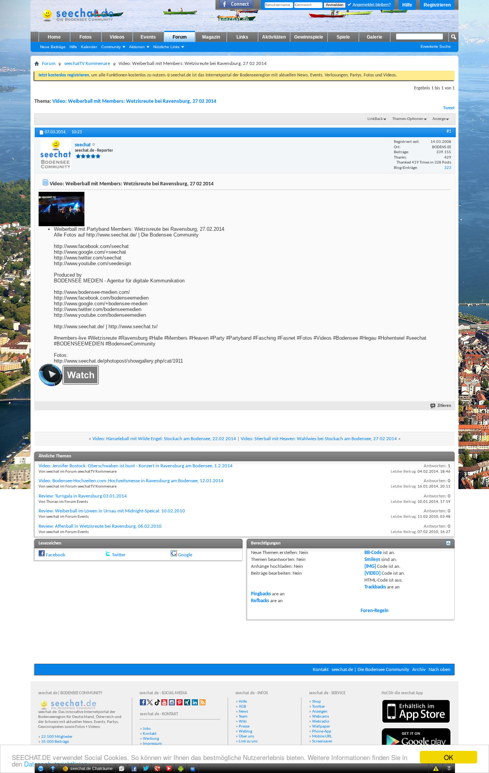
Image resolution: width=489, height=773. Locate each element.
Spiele (343, 37)
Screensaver (322, 741)
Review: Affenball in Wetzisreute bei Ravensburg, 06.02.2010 (100, 526)
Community (111, 47)
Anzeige (438, 119)
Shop (316, 702)
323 (447, 168)
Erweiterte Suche (436, 46)
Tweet (449, 107)
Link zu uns (248, 741)
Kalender (89, 47)
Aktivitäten (274, 37)
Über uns (246, 736)
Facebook (55, 555)
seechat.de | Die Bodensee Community (370, 669)
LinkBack (375, 119)
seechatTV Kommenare (87, 63)
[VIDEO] (372, 573)
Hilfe (407, 5)
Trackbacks (375, 587)
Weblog (245, 731)
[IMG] (370, 566)
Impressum (152, 744)
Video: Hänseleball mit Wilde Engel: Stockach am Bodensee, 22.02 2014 (164, 438)
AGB (242, 707)
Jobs (147, 729)
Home (54, 37)
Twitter (119, 555)
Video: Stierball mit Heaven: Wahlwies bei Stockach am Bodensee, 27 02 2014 (319, 438)
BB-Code (373, 552)
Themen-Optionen (407, 119)
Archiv (419, 669)
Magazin (211, 37)
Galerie (374, 37)
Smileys (372, 559)
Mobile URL (322, 736)
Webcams (320, 717)
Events (148, 37)
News (243, 712)
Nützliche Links (166, 47)
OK (448, 757)
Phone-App (321, 731)
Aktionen (137, 47)
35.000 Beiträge (55, 742)
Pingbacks (261, 593)
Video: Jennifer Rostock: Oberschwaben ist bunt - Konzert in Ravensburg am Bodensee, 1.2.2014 (136, 465)
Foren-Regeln (375, 610)
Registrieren (437, 5)
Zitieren (444, 406)
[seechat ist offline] (55, 154)
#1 (449, 131)
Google (185, 555)
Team (243, 717)
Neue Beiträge (53, 47)
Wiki (243, 722)
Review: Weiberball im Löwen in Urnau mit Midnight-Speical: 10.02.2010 (112, 511)
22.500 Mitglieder (57, 737)
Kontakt (321, 669)
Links (242, 37)
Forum (180, 37)
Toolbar (318, 707)
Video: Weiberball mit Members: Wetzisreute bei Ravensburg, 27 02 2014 (134, 101)
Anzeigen (319, 712)
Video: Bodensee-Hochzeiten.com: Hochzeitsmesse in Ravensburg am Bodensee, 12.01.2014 (131, 480)
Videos (117, 37)
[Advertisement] (244, 641)
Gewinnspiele (308, 37)
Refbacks (260, 600)
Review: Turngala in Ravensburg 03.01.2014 (83, 496)
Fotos (85, 37)
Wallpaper (321, 726)
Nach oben (439, 669)
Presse (244, 726)
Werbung (151, 739)
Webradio (320, 722)
